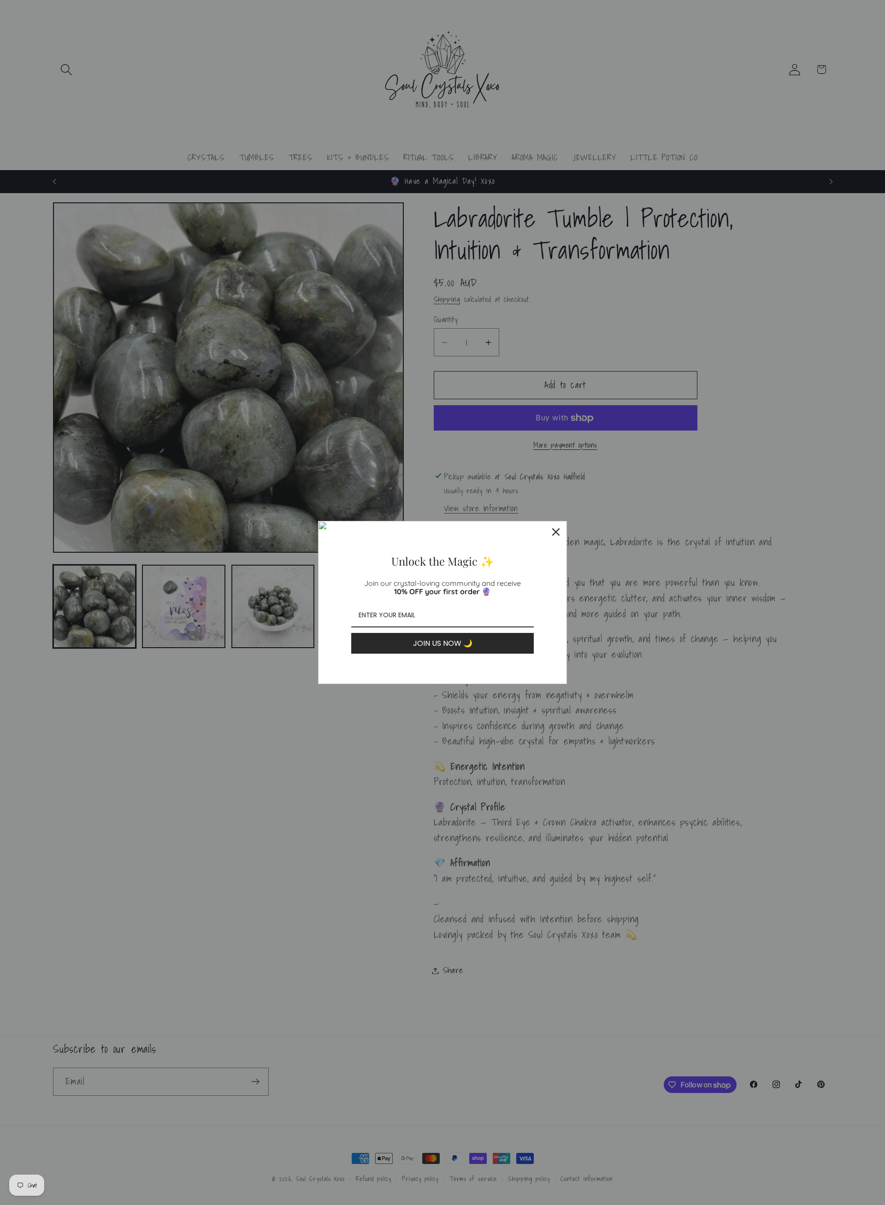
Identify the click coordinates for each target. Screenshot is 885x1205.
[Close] (556, 532)
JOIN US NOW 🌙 (442, 643)
